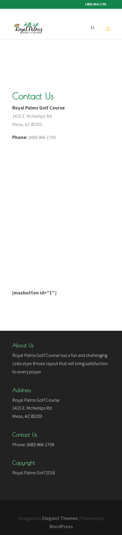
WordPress (61, 526)
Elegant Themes (60, 518)
